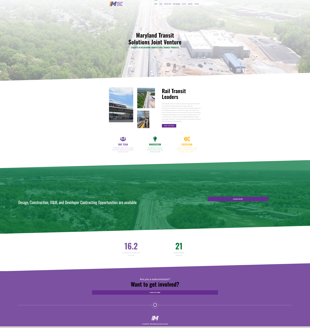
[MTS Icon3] (155, 316)
